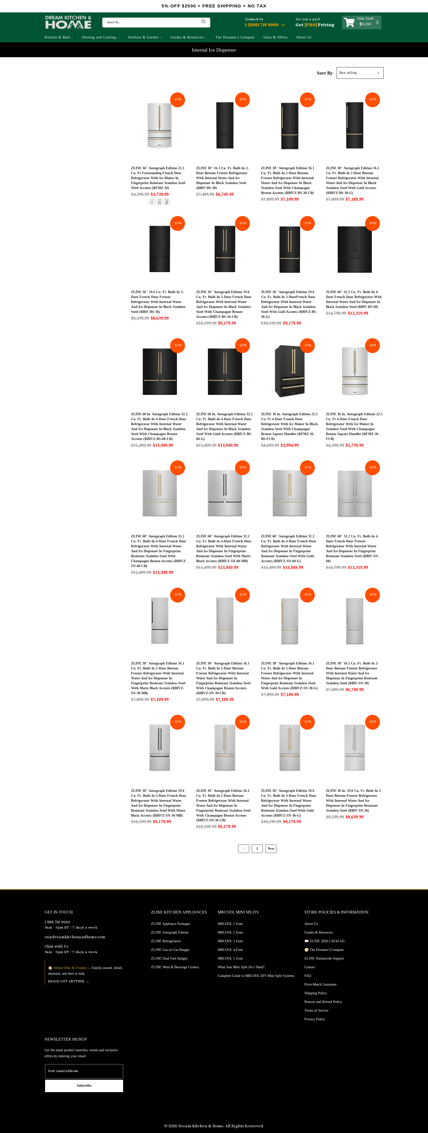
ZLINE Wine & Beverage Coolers (175, 967)
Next (271, 848)
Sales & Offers (275, 37)
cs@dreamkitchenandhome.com (75, 937)
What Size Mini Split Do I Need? (241, 967)
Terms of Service (316, 1010)
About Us (304, 37)
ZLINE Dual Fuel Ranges (169, 958)
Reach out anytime (66, 981)
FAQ (307, 976)
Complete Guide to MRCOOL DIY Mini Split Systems (256, 976)
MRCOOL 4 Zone (230, 950)
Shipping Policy (315, 993)
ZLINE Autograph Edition (169, 932)
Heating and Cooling (99, 37)
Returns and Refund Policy (323, 1002)
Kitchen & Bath (57, 37)
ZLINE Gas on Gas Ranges (170, 950)
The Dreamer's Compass (235, 37)
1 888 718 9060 (57, 922)
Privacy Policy (314, 1019)
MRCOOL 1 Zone (230, 924)
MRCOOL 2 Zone (230, 932)
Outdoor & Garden (143, 37)
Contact (309, 967)
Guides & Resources (187, 37)
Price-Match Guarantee (320, 984)
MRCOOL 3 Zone (230, 941)
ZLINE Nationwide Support (324, 958)
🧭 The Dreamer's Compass (324, 950)
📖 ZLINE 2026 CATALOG (324, 941)
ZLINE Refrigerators (166, 941)
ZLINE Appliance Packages (170, 924)
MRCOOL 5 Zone (230, 958)
